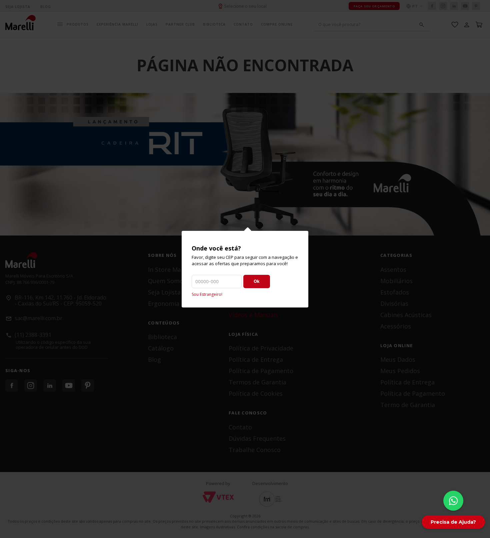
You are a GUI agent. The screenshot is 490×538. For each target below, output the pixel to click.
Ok (257, 281)
